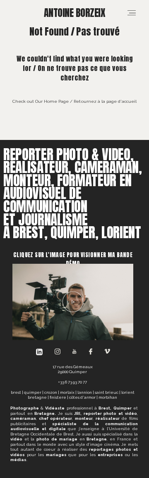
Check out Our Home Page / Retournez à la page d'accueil (74, 101)
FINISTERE (58, 397)
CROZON (50, 392)
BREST (16, 392)
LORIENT (128, 392)
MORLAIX (67, 392)
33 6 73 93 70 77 (73, 382)
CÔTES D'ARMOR (82, 397)
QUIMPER (32, 392)
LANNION (84, 392)
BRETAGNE (37, 397)
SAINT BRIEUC (106, 392)
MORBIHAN (108, 397)
